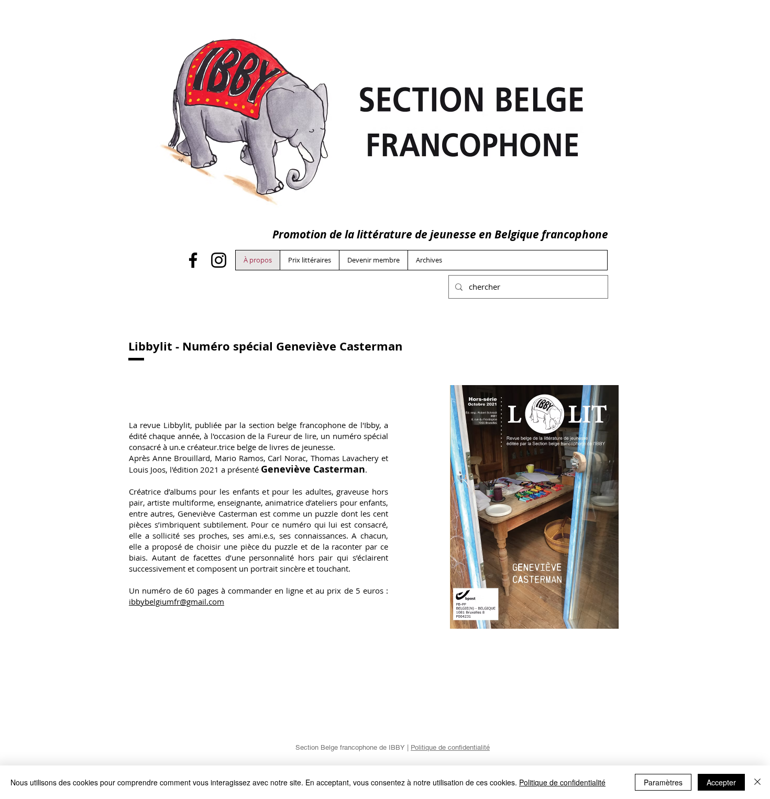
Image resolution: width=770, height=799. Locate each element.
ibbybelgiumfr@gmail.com (176, 601)
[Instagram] (218, 260)
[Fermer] (757, 782)
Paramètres (663, 782)
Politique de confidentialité (450, 747)
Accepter (721, 782)
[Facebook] (193, 260)
